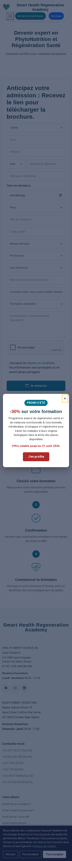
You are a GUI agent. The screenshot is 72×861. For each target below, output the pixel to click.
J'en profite (36, 456)
